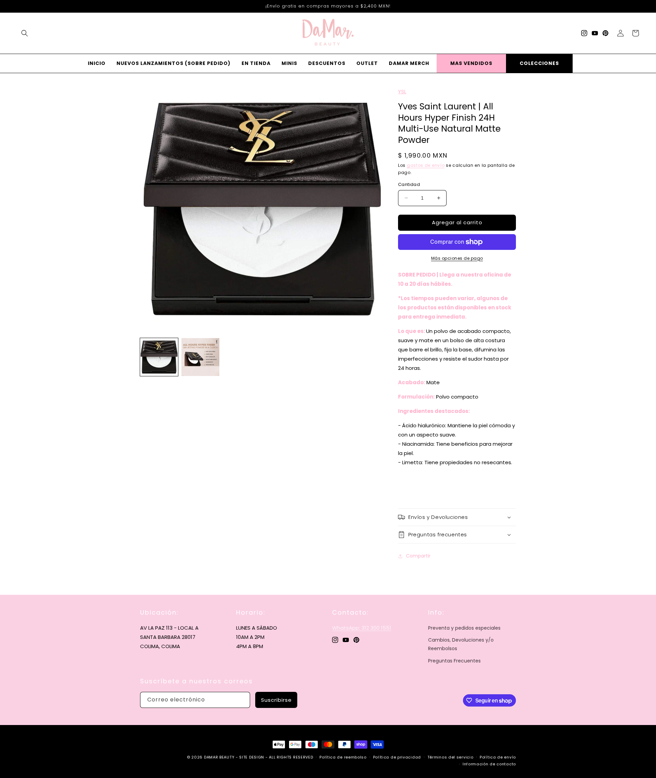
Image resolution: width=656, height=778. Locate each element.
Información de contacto (489, 764)
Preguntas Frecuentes (454, 660)
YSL (402, 91)
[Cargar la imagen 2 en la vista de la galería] (200, 357)
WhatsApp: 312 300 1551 (361, 627)
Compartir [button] (418, 555)
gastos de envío (426, 165)
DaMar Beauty (219, 757)
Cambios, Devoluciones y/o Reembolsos (461, 644)
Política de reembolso (343, 757)
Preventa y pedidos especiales (464, 628)
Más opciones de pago (457, 258)
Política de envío (498, 757)
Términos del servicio (450, 757)
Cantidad (409, 184)
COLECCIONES (539, 63)
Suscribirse (276, 699)
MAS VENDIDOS (471, 63)
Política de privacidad (397, 757)
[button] (24, 33)
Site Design (251, 757)
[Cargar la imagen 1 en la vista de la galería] (159, 357)
